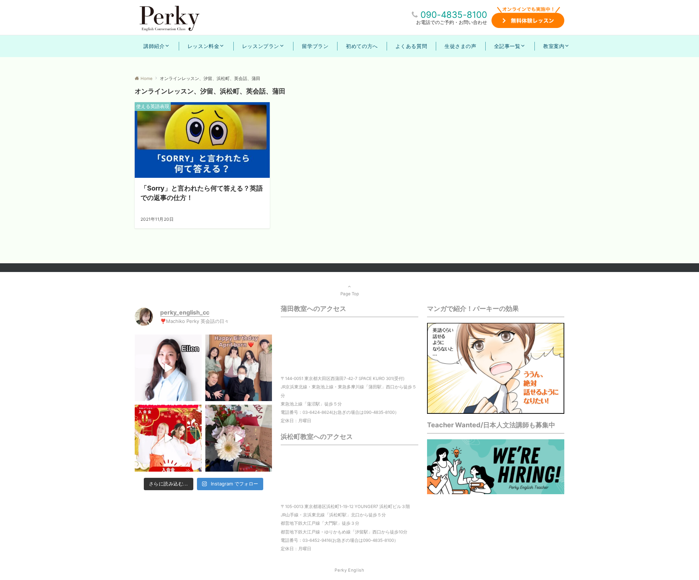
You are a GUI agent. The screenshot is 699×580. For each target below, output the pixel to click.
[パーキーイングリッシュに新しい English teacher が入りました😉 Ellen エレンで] (168, 368)
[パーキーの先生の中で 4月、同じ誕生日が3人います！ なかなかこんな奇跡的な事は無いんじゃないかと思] (238, 368)
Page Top (349, 293)
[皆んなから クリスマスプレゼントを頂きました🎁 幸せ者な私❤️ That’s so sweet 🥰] (238, 438)
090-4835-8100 (453, 14)
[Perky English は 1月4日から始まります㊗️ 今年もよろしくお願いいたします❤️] (168, 438)
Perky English (349, 570)
